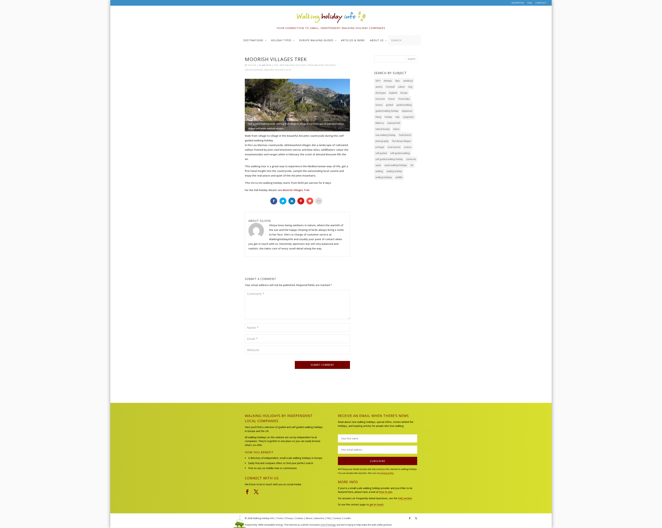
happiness (407, 110)
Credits (347, 518)
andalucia (408, 80)
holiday (388, 116)
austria (378, 86)
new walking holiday (385, 135)
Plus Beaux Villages (401, 141)
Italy (397, 116)
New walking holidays (293, 65)
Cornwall (390, 86)
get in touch (376, 504)
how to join (385, 492)
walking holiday (394, 171)
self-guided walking (400, 153)
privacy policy (387, 473)
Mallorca (379, 123)
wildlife (399, 177)
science (407, 147)
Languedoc (408, 116)
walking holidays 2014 (277, 69)
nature (396, 129)
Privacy (289, 518)
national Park (393, 123)
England (393, 92)
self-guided (381, 153)
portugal (379, 147)
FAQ (530, 3)
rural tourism (394, 147)
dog (410, 86)
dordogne (380, 92)
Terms (279, 518)
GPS (276, 65)
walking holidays (383, 177)
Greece (379, 104)
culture (401, 86)
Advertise (517, 3)
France (391, 98)
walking (379, 171)
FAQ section (405, 498)
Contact (540, 3)
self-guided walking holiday (389, 159)
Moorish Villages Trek (296, 190)
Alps (397, 80)
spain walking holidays (322, 65)
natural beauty (382, 129)
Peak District (405, 135)
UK (411, 165)
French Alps (404, 98)
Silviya (252, 65)
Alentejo (388, 80)
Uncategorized (254, 69)
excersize (380, 98)
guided (389, 104)
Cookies (299, 518)
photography (382, 141)
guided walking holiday (386, 110)
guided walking (404, 104)
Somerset (411, 159)
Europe (404, 92)
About (309, 518)
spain (378, 165)
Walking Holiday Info (263, 518)
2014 (377, 80)
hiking (378, 116)
